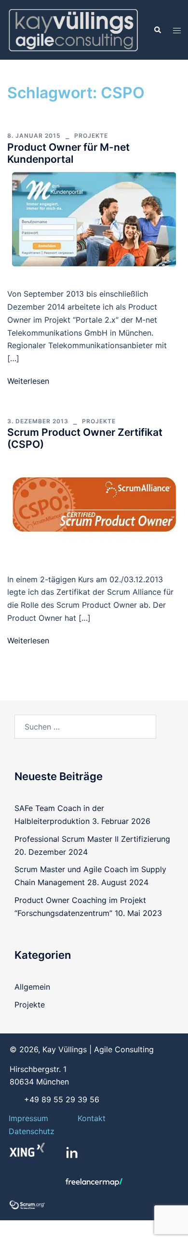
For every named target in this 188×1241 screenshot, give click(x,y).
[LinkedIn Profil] (71, 1152)
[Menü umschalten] (177, 30)
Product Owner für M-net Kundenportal (68, 153)
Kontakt (92, 1118)
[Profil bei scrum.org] (27, 1204)
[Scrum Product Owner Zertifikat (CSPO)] (94, 504)
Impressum (28, 1118)
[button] (157, 30)
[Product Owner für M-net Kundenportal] (94, 218)
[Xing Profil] (27, 1150)
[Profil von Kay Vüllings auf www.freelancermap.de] (94, 1182)
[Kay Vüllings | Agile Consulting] (73, 29)
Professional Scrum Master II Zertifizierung (92, 839)
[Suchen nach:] (85, 727)
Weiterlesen (28, 381)
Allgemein (32, 987)
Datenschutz (31, 1131)
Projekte (91, 135)
